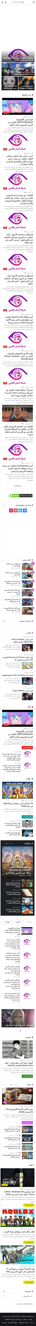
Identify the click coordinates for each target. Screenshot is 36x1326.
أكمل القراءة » (27, 747)
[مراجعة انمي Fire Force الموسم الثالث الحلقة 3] (27, 892)
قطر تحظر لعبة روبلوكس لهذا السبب (19, 1231)
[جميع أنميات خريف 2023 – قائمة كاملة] (27, 575)
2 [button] (18, 1030)
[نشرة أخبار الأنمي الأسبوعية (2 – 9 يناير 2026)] (27, 602)
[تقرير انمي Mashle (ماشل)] (27, 696)
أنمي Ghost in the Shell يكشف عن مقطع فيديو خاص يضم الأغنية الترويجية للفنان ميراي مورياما (19, 320)
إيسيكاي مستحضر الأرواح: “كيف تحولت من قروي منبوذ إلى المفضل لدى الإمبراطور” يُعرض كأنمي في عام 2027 (12, 984)
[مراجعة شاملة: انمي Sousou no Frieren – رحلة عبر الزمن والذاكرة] (17, 862)
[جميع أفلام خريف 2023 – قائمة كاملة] (27, 566)
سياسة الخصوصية (23, 1322)
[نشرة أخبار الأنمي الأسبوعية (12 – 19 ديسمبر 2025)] (27, 584)
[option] (18, 66)
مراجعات (6, 843)
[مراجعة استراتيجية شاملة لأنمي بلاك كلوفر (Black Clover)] (27, 883)
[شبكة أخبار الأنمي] (18, 2)
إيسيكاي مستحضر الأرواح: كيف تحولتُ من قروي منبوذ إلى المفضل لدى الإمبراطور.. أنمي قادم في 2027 (12, 971)
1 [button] (20, 1030)
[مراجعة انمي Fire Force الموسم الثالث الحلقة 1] (27, 910)
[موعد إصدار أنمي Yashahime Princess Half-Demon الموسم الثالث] (18, 69)
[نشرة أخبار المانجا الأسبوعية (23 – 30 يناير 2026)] (27, 1138)
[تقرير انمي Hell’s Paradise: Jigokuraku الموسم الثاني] (27, 647)
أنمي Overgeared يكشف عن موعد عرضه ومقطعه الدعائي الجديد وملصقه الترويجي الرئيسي (17, 468)
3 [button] (17, 1030)
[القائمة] (33, 3)
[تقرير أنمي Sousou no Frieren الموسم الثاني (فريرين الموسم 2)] (27, 665)
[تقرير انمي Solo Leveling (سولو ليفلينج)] (27, 681)
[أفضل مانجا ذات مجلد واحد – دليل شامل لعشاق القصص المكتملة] (27, 823)
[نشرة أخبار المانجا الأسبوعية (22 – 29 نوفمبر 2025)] (27, 610)
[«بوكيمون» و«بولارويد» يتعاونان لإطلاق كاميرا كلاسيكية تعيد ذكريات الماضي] (18, 52)
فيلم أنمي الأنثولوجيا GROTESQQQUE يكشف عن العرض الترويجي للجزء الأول (20, 122)
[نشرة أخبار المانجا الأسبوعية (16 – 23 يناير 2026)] (27, 1146)
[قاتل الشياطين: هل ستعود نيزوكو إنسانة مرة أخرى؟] (10, 83)
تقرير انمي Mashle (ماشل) (22, 691)
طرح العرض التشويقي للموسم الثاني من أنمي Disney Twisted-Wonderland (18, 356)
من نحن (32, 1322)
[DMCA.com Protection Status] (20, 497)
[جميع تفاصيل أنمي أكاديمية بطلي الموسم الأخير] (27, 833)
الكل (11, 843)
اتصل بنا (4, 1322)
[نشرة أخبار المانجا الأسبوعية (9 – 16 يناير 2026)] (27, 1155)
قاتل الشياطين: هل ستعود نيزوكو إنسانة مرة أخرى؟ (10, 88)
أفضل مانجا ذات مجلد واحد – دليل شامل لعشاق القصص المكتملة (12, 825)
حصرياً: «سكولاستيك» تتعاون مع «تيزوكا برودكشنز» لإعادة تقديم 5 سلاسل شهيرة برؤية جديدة (19, 393)
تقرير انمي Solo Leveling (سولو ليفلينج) (17, 675)
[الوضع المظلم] (6, 3)
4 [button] (15, 1030)
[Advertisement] (18, 23)
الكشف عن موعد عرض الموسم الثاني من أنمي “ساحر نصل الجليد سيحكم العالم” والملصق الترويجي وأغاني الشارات (12, 944)
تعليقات (7, 922)
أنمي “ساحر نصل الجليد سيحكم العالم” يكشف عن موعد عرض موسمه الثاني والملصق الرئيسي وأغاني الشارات (12, 957)
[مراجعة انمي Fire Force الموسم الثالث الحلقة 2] (27, 901)
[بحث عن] (3, 3)
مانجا (11, 1084)
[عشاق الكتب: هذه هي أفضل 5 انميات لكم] (18, 1018)
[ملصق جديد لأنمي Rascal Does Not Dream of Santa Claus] (26, 83)
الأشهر (18, 922)
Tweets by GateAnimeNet (25, 1304)
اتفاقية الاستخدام (12, 1322)
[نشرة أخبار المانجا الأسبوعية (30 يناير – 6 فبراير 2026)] (27, 1129)
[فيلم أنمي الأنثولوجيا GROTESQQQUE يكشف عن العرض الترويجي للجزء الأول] (26, 931)
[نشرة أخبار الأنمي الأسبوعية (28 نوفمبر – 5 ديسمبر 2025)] (27, 592)
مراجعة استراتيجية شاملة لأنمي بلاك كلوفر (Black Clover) (13, 884)
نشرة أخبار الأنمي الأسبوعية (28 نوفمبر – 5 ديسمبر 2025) (12, 592)
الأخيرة (29, 922)
